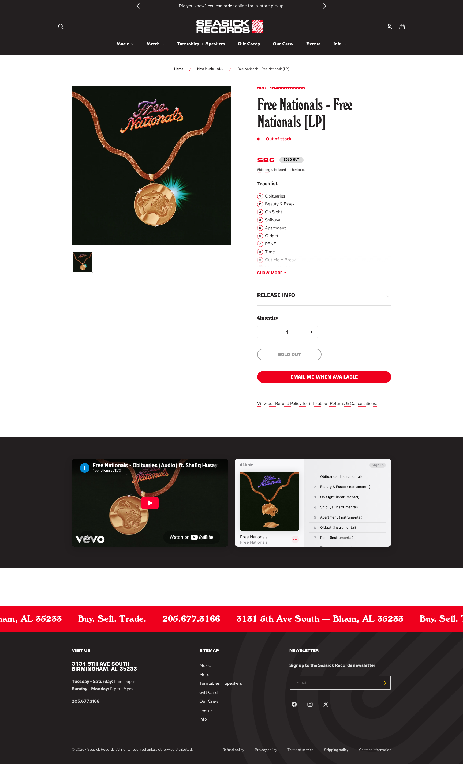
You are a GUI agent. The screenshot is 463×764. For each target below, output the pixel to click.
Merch (205, 674)
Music (205, 665)
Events (205, 710)
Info (203, 719)
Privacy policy (266, 749)
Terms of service (300, 749)
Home (178, 69)
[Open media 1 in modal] (217, 99)
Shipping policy (336, 749)
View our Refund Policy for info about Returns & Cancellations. (317, 403)
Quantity (267, 318)
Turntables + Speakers (220, 683)
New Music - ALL (210, 69)
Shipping (263, 170)
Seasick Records (100, 749)
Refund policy (233, 749)
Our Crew (208, 701)
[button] (60, 26)
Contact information (375, 749)
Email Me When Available (324, 377)
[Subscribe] (385, 683)
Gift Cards (209, 692)
